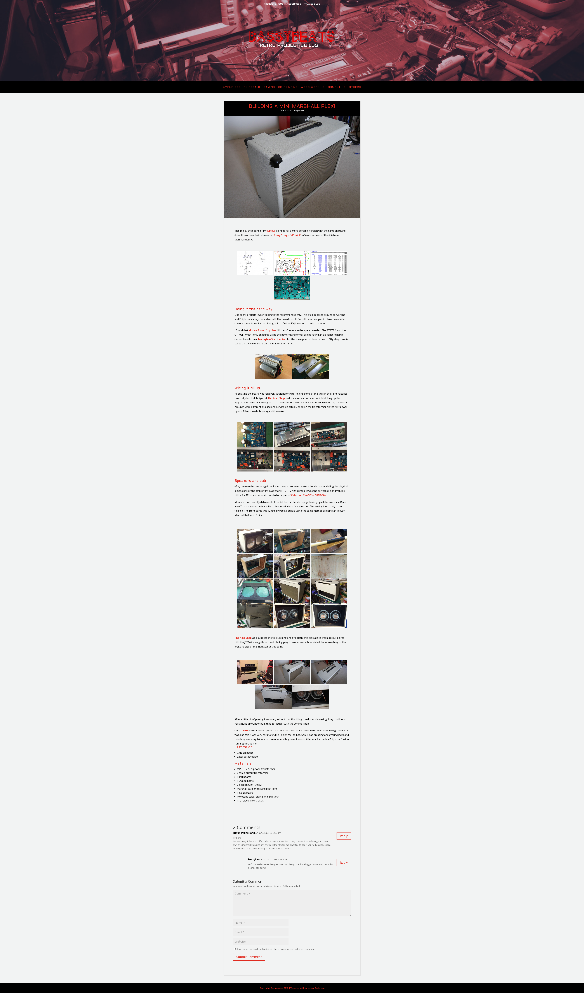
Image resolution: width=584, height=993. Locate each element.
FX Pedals (252, 87)
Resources (294, 4)
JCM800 (271, 230)
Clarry (245, 730)
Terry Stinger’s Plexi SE (287, 235)
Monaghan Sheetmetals (272, 339)
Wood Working (313, 87)
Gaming (269, 87)
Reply (344, 836)
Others (355, 87)
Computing (337, 87)
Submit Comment (249, 957)
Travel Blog (312, 4)
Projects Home (273, 4)
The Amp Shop (276, 398)
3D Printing (287, 87)
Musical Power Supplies (262, 330)
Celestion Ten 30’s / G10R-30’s (308, 495)
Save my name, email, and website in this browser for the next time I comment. (276, 949)
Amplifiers (231, 87)
